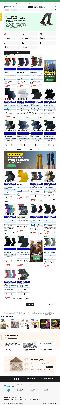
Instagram (13, 316)
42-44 (10, 81)
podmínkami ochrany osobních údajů (46, 369)
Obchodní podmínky (20, 389)
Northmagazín (15, 3)
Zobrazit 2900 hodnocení (12, 338)
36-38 (5, 81)
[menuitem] (7, 10)
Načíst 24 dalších (30, 304)
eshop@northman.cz (48, 378)
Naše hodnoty (27, 3)
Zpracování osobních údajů (21, 391)
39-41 (7, 81)
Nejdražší (17, 54)
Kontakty (21, 3)
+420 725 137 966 (30, 378)
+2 (55, 98)
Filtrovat (17, 52)
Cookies (18, 393)
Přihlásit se (49, 366)
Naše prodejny (32, 390)
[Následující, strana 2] (55, 304)
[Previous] (5, 345)
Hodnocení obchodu (35, 3)
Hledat (30, 6)
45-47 (13, 81)
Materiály (31, 388)
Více (6, 29)
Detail (14, 85)
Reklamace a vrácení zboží (21, 390)
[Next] (55, 345)
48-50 (28, 113)
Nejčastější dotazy (33, 391)
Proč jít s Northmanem (7, 3)
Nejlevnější (13, 54)
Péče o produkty (32, 389)
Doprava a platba (20, 388)
